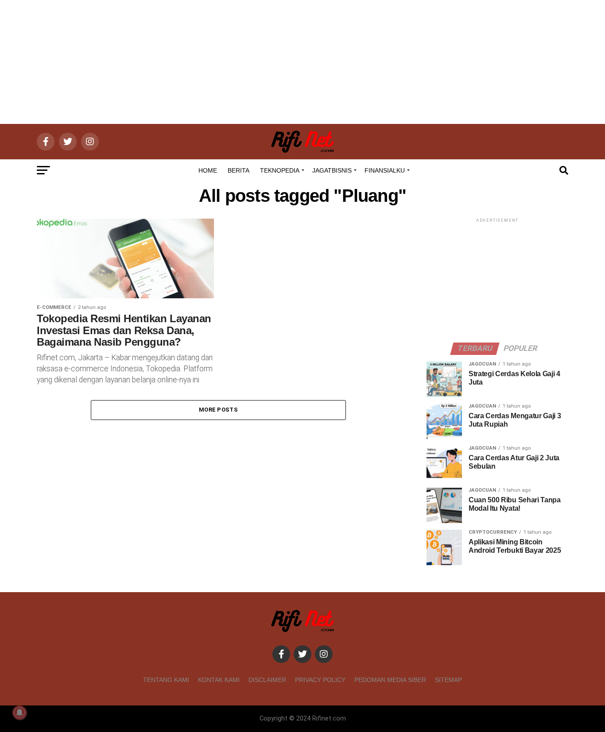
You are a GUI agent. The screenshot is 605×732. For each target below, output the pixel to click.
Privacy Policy (320, 679)
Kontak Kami (219, 679)
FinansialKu (385, 170)
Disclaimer (267, 679)
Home (207, 170)
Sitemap (448, 679)
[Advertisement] (302, 62)
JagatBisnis (332, 170)
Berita (238, 170)
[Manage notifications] (19, 712)
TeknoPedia (279, 170)
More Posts (218, 409)
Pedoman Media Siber (390, 679)
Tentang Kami (166, 679)
